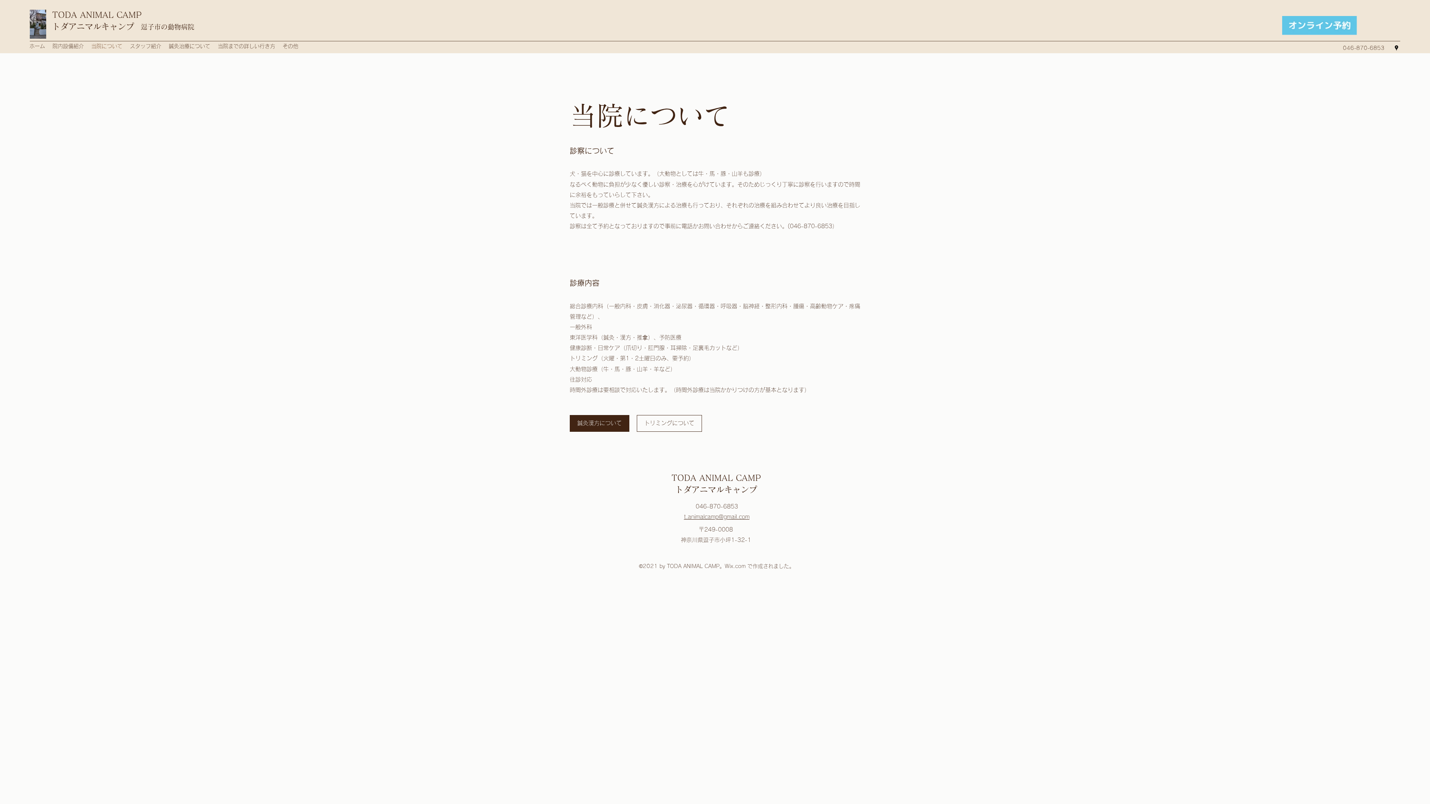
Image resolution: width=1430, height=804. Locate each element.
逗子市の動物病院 (167, 26)
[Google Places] (1396, 48)
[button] (669, 423)
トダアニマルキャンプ (93, 26)
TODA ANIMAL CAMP (97, 15)
